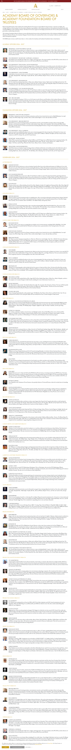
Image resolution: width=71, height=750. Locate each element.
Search (52, 5)
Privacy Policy (50, 743)
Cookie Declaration (38, 744)
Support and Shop (35, 9)
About (7, 12)
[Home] (35, 5)
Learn (49, 9)
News (62, 9)
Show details (28, 747)
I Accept (5, 747)
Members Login (57, 5)
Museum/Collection (22, 9)
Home (4, 12)
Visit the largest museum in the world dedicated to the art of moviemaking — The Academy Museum (35, 1)
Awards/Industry (9, 9)
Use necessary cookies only (17, 747)
